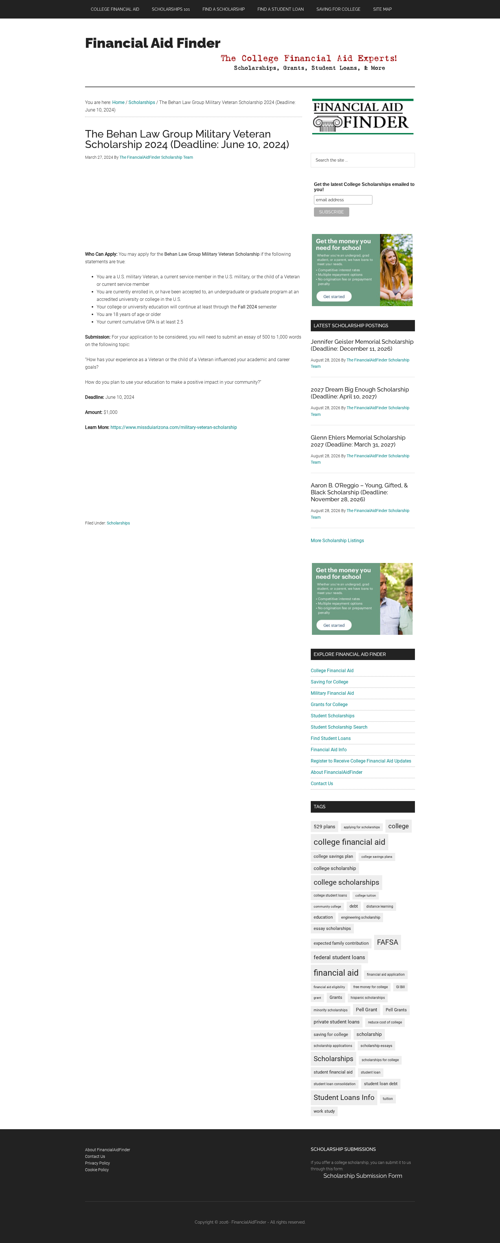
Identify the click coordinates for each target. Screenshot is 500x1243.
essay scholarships (332, 928)
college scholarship (335, 868)
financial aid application (386, 975)
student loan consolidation (335, 1084)
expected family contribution (341, 943)
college (398, 826)
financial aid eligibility (329, 987)
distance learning (379, 906)
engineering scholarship (360, 917)
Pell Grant (366, 1009)
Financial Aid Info (329, 749)
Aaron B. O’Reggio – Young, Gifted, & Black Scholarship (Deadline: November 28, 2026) (359, 492)
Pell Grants (396, 1010)
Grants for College (329, 704)
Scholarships (118, 523)
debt (354, 906)
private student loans (337, 1022)
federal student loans (339, 957)
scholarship (369, 1034)
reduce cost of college (385, 1022)
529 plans (324, 826)
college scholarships (346, 882)
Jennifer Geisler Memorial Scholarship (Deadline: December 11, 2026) (362, 345)
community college (327, 907)
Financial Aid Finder (152, 43)
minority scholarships (331, 1010)
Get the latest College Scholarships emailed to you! (364, 187)
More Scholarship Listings (337, 540)
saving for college (331, 1034)
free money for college (370, 987)
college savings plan (333, 856)
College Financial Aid (332, 670)
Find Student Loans (331, 738)
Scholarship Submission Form (362, 1175)
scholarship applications (333, 1046)
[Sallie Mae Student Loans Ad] (362, 304)
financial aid (336, 973)
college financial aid (349, 842)
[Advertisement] (193, 210)
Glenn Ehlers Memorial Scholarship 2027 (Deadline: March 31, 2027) (358, 441)
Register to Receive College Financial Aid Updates (361, 761)
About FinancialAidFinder (336, 772)
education (323, 917)
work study (324, 1111)
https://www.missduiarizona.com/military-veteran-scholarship (174, 427)
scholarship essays (376, 1045)
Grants (336, 997)
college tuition (365, 895)
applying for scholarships (362, 827)
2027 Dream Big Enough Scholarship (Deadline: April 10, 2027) (360, 393)
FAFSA (387, 942)
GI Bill (400, 987)
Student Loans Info (344, 1097)
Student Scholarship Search (339, 727)
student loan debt (381, 1083)
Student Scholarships (332, 716)
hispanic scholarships (368, 998)
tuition (388, 1099)
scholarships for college (380, 1060)
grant (317, 998)
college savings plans (376, 857)
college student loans (330, 895)
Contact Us (322, 783)
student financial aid (333, 1072)
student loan (370, 1072)
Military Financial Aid (332, 693)
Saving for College (329, 682)
